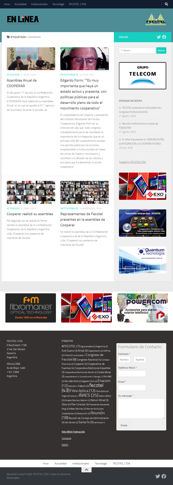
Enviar (124, 425)
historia (74, 396)
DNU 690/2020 (72, 381)
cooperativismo (72, 377)
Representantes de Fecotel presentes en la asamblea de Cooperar (82, 219)
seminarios (99, 423)
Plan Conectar (80, 404)
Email (122, 381)
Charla (68, 355)
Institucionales (39, 4)
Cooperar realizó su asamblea (30, 214)
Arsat (83, 350)
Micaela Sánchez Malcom (77, 400)
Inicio (7, 4)
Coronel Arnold (87, 377)
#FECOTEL (71, 346)
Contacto (124, 353)
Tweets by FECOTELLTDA (132, 162)
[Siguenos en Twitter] (159, 37)
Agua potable (87, 346)
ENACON (72, 386)
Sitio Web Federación (73, 431)
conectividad (79, 355)
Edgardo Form (89, 381)
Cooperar (80, 363)
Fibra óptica (82, 391)
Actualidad (20, 4)
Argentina (102, 346)
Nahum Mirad (99, 400)
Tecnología (58, 4)
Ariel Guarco (69, 350)
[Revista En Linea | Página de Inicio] (23, 20)
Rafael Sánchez (77, 408)
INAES (88, 395)
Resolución (83, 413)
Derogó (98, 377)
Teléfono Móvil (127, 367)
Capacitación (96, 351)
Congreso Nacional (89, 359)
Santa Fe (86, 422)
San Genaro (71, 422)
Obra (66, 404)
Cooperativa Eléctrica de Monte (81, 372)
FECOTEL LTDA (77, 4)
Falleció (83, 386)
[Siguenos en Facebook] (164, 37)
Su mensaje (125, 395)
